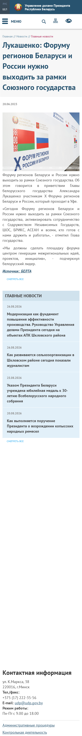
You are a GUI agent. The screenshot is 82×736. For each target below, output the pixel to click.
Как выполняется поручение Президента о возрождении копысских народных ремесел (40, 426)
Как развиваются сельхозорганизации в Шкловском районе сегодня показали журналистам (40, 360)
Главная (8, 36)
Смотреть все (15, 441)
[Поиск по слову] (45, 22)
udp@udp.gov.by (29, 702)
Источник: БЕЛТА (17, 271)
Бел (5, 9)
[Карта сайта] (55, 21)
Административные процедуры (29, 725)
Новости (21, 36)
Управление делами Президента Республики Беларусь (47, 7)
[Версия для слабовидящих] (69, 21)
